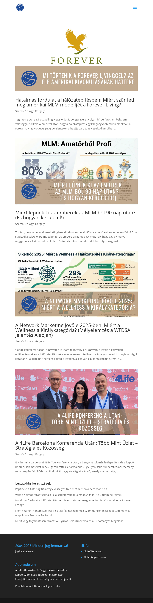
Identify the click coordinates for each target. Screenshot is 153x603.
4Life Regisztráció (95, 557)
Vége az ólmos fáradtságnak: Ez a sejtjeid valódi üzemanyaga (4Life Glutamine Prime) (68, 495)
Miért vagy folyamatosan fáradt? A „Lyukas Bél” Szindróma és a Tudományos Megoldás (69, 521)
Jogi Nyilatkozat (24, 551)
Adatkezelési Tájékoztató (44, 586)
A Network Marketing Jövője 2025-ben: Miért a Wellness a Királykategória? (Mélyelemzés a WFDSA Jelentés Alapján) (72, 330)
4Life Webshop (93, 551)
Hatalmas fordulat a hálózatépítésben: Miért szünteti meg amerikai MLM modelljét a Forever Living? (74, 102)
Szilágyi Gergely (35, 111)
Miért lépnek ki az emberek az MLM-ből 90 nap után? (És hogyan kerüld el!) (75, 215)
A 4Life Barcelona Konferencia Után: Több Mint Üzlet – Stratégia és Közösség (76, 445)
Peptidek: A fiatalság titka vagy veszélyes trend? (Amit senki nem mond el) (61, 489)
